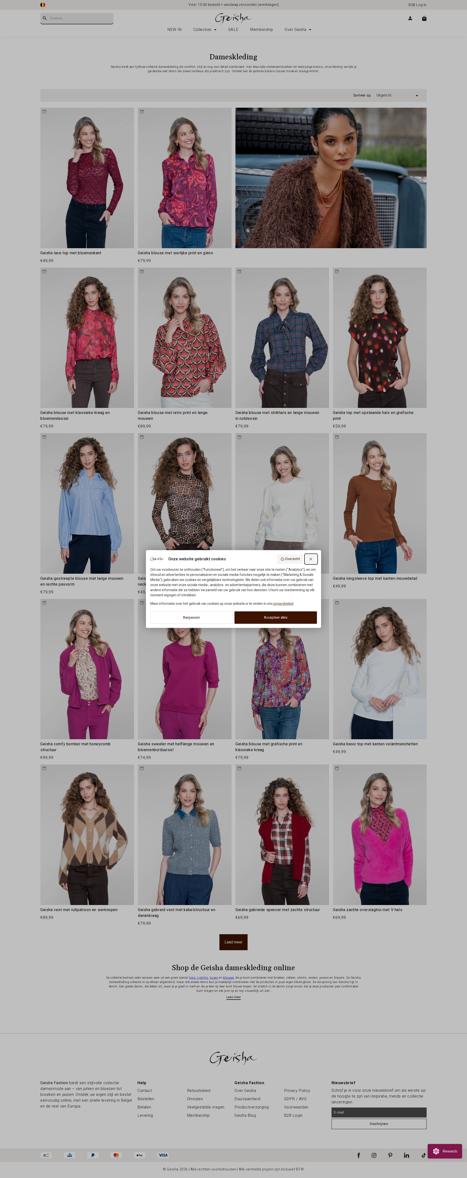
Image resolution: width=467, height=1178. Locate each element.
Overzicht (292, 559)
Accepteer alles (275, 617)
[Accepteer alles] (311, 559)
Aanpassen (191, 617)
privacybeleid (283, 603)
